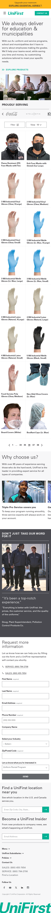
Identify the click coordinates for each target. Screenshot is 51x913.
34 (20, 445)
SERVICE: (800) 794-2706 (15, 871)
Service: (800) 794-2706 (16, 666)
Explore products (16, 69)
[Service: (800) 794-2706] (3, 667)
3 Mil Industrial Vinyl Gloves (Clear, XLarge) (11, 202)
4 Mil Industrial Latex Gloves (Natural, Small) (12, 356)
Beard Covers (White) (11, 432)
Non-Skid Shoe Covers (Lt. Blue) (37, 395)
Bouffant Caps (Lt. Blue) (38, 432)
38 (38, 445)
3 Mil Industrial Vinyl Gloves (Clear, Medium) (37, 202)
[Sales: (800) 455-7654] (3, 673)
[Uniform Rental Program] (25, 767)
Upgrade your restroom (26, 2)
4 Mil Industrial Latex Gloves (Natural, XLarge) (12, 318)
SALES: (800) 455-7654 (14, 867)
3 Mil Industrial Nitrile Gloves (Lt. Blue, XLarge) (38, 241)
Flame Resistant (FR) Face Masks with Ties (11, 164)
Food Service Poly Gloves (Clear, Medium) (12, 395)
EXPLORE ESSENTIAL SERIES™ (25, 5)
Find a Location (10, 875)
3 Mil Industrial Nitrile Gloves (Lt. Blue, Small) (37, 279)
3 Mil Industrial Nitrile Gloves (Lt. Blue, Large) (12, 279)
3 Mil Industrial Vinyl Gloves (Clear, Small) (10, 241)
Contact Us (42, 13)
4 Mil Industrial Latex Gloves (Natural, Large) (37, 318)
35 (25, 445)
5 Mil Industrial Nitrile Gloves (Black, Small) (37, 356)
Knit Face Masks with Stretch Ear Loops (37, 164)
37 (33, 445)
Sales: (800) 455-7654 (15, 673)
